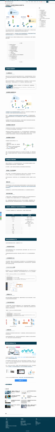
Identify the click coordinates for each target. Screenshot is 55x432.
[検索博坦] (49, 2)
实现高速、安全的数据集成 (14, 51)
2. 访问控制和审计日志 (13, 58)
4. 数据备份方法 (13, 60)
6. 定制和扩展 (42, 25)
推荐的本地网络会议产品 (42, 26)
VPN (9, 147)
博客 (6, 6)
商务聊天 (12, 357)
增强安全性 (12, 52)
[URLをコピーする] (0, 219)
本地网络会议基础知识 (12, 44)
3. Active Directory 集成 (14, 59)
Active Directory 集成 (16, 277)
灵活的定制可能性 (13, 53)
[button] (0, 212)
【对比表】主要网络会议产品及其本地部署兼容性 (16, 54)
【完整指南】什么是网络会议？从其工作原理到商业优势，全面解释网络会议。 (23, 86)
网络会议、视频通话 (9, 6)
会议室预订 (24, 357)
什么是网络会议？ (13, 45)
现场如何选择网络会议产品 (43, 20)
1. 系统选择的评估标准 (13, 57)
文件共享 (19, 357)
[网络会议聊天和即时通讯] (9, 2)
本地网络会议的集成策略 (12, 50)
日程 (21, 357)
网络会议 (16, 357)
